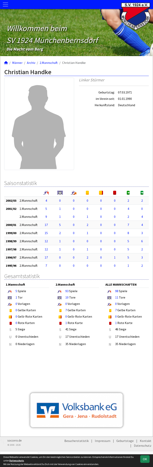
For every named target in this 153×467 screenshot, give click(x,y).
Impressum (102, 441)
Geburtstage (125, 441)
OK (145, 459)
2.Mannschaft (49, 63)
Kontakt (145, 441)
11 (116, 297)
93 (67, 291)
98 (116, 291)
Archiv (31, 63)
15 (46, 233)
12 (46, 241)
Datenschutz (142, 446)
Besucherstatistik (76, 441)
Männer (17, 63)
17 (46, 225)
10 (67, 297)
